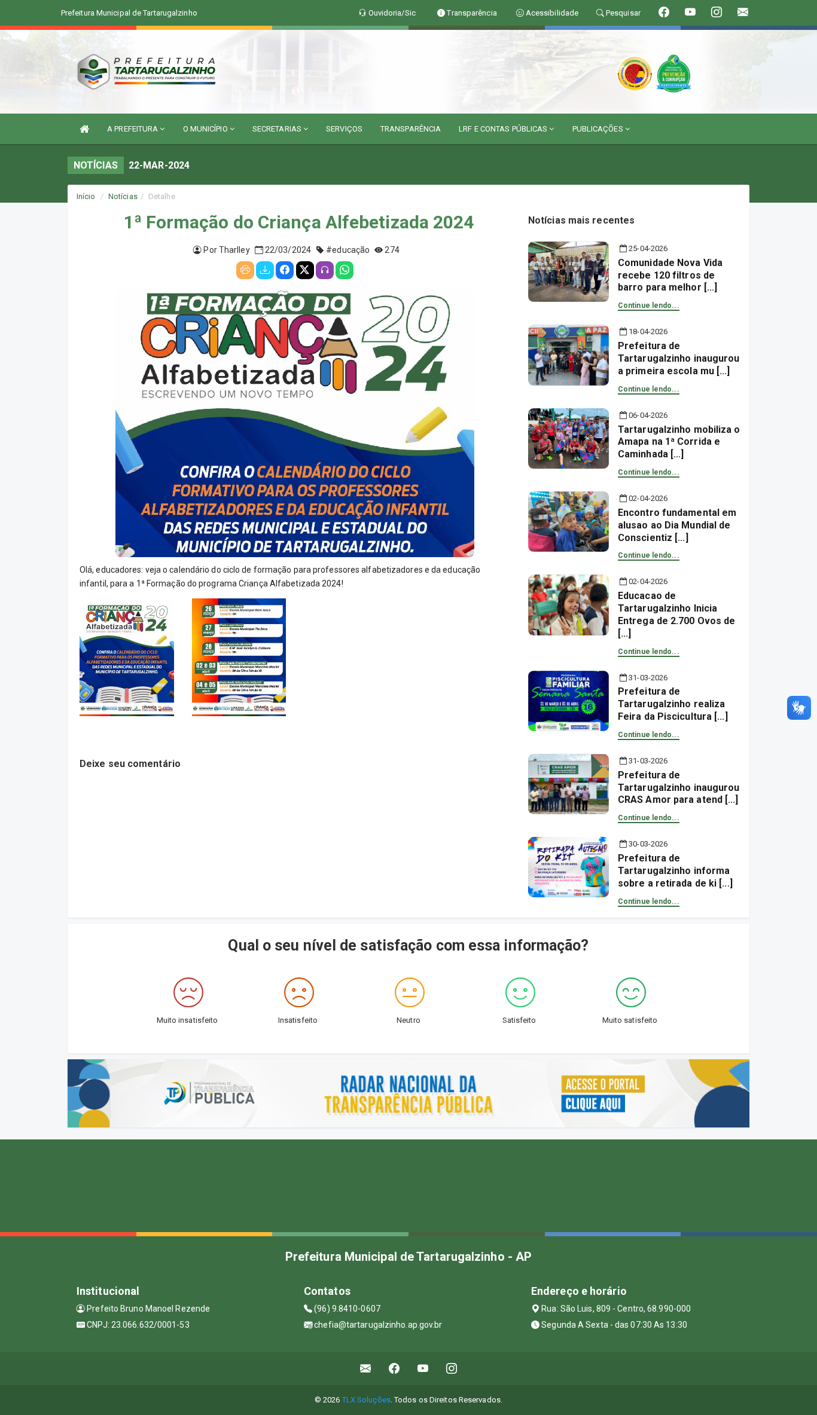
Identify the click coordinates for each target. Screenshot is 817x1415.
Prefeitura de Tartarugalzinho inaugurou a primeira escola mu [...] (679, 358)
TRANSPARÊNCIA (410, 128)
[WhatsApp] (344, 270)
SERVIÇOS (344, 128)
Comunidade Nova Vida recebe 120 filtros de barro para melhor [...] (670, 275)
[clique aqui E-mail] (365, 1368)
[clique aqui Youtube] (423, 1368)
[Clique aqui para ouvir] (325, 270)
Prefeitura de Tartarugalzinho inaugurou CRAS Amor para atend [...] (679, 787)
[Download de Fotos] (265, 270)
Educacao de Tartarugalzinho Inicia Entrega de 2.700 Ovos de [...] (676, 614)
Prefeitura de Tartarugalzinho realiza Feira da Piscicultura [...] (673, 704)
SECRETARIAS (277, 128)
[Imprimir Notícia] (245, 270)
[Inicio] (84, 129)
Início (86, 196)
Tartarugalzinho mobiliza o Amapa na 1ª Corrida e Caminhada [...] (679, 442)
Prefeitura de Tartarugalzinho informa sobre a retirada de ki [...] (675, 870)
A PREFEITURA (133, 128)
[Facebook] (285, 270)
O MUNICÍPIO (206, 128)
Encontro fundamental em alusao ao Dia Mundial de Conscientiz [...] (677, 525)
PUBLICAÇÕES (598, 128)
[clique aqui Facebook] (394, 1368)
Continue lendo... (648, 305)
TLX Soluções (366, 1399)
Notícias (123, 196)
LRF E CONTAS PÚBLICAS (504, 128)
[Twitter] (305, 270)
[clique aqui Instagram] (451, 1368)
